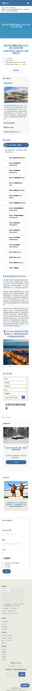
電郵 (4, 540)
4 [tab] (17, 468)
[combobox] (4, 534)
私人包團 (7, 567)
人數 (3, 549)
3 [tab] (15, 468)
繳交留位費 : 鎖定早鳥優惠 (12, 563)
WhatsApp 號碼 (7, 530)
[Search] (23, 397)
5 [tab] (18, 468)
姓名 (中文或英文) (7, 520)
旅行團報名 (8, 565)
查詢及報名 (16, 70)
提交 (6, 571)
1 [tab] (12, 468)
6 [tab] (20, 468)
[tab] (16, 83)
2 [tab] (13, 468)
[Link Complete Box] (16, 447)
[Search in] (26, 397)
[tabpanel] (16, 447)
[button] (28, 3)
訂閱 (21, 674)
